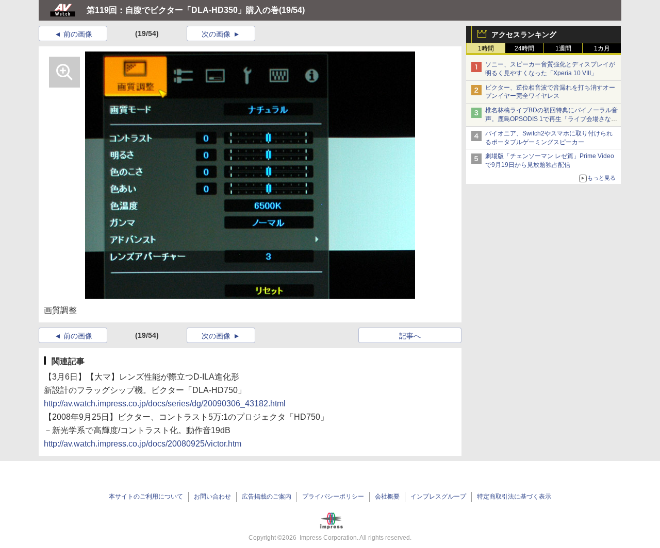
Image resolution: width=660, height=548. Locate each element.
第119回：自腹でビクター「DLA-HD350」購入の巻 (183, 10)
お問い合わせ (212, 496)
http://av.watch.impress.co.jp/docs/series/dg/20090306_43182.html (165, 403)
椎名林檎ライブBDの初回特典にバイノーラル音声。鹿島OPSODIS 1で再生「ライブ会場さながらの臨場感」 (551, 119)
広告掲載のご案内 (266, 496)
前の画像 (77, 34)
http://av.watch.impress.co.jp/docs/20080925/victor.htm (142, 443)
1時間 (486, 48)
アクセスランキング (523, 34)
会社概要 (387, 496)
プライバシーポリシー (333, 496)
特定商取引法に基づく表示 (514, 496)
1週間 (563, 48)
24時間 (524, 48)
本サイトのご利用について (146, 496)
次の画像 (216, 34)
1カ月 (602, 48)
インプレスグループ (438, 496)
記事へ (410, 336)
